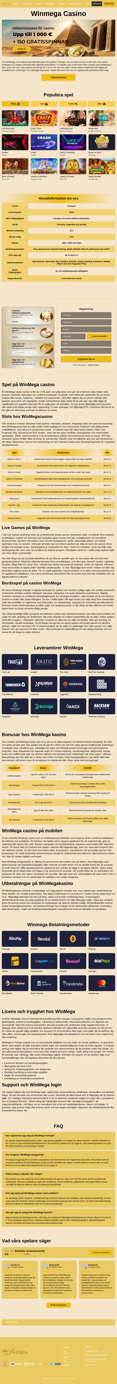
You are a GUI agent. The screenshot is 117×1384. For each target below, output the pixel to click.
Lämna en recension (101, 1252)
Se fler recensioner (58, 1305)
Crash (71, 104)
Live (42, 104)
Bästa (13, 104)
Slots (100, 104)
